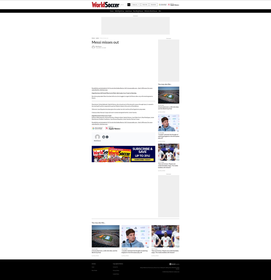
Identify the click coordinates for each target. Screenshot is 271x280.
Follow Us (135, 4)
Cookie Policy (116, 274)
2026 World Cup (119, 11)
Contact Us (115, 267)
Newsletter (153, 4)
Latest (97, 38)
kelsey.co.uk (176, 271)
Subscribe (144, 4)
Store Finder (94, 270)
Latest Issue (128, 11)
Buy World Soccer (138, 11)
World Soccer (99, 46)
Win (160, 11)
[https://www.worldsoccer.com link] (107, 137)
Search (128, 4)
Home (111, 11)
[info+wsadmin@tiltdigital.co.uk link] (103, 137)
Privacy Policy (116, 270)
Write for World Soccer (151, 11)
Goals (93, 267)
